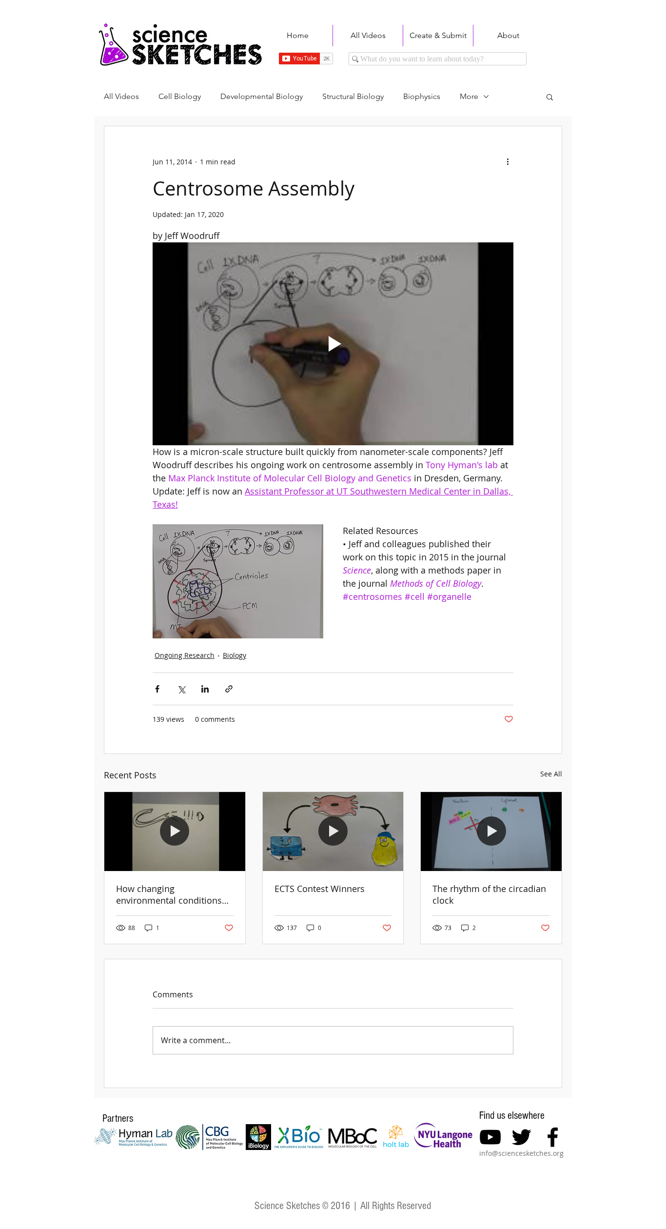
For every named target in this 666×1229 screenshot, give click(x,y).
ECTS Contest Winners (319, 888)
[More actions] (507, 161)
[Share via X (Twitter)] (181, 689)
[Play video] (333, 343)
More (469, 96)
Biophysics (421, 96)
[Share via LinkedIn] (205, 689)
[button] (549, 96)
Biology (234, 655)
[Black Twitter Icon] (521, 1137)
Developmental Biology (261, 96)
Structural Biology (353, 96)
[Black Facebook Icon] (553, 1137)
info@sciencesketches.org (521, 1153)
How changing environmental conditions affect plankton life (169, 894)
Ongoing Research (185, 655)
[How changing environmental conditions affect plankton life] (174, 831)
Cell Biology (179, 96)
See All (551, 773)
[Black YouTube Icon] (490, 1137)
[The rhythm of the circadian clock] (491, 831)
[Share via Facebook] (157, 689)
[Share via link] (229, 689)
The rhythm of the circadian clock (489, 894)
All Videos (121, 96)
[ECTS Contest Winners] (333, 831)
